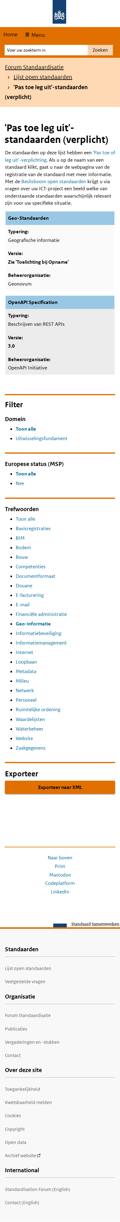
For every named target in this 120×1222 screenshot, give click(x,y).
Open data (15, 1142)
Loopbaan (26, 662)
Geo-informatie (33, 624)
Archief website (20, 1155)
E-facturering (30, 595)
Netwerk (25, 690)
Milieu (22, 681)
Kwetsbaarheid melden (28, 1102)
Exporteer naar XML (60, 787)
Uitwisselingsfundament (41, 438)
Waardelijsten (30, 719)
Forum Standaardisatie (34, 67)
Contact (13, 1055)
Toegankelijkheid (22, 1089)
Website (24, 738)
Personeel (26, 700)
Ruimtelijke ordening (38, 709)
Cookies (13, 1115)
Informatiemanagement (41, 643)
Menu (37, 35)
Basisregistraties (33, 528)
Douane (24, 585)
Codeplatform (60, 883)
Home (10, 34)
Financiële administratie (41, 614)
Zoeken (100, 50)
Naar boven (60, 857)
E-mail (23, 604)
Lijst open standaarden (43, 77)
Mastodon (60, 875)
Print (60, 866)
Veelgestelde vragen (25, 981)
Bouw (22, 557)
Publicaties (16, 1029)
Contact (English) (22, 1202)
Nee (20, 483)
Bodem (23, 547)
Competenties (31, 566)
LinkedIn (60, 892)
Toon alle (26, 429)
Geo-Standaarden (28, 218)
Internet (24, 652)
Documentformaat (35, 576)
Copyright (15, 1129)
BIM (20, 538)
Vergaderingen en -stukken (32, 1042)
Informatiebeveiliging (38, 633)
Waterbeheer (29, 729)
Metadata (26, 671)
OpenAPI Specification (33, 302)
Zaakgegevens (31, 748)
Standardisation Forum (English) (37, 1189)
